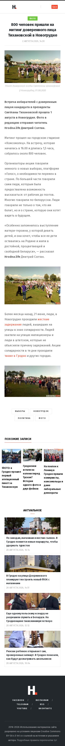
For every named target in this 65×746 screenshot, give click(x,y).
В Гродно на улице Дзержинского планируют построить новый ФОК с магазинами (27, 579)
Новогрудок (41, 411)
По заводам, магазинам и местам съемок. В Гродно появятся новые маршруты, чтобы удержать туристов (32, 541)
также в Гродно (15, 356)
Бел (54, 6)
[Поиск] (44, 6)
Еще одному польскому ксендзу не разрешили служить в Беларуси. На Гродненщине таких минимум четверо (29, 617)
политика (24, 418)
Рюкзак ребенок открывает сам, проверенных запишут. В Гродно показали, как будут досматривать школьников (32, 655)
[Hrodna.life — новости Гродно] (14, 6)
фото (42, 418)
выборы (20, 411)
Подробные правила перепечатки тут (37, 740)
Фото (32, 18)
